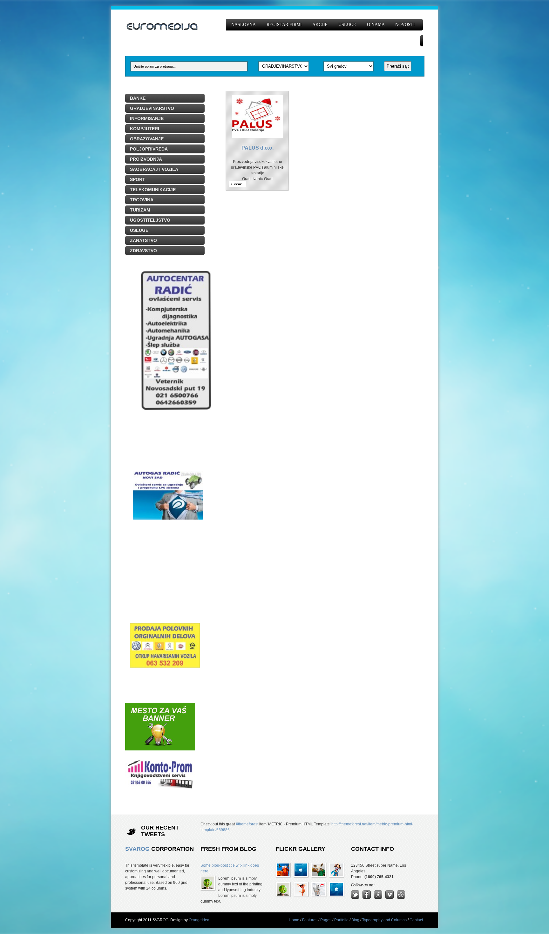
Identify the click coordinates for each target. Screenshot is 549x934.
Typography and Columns (384, 920)
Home (294, 920)
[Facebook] (367, 897)
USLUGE (139, 230)
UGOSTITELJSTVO (150, 220)
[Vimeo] (389, 897)
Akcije (320, 24)
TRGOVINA (141, 199)
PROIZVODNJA (146, 159)
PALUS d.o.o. (257, 148)
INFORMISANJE (147, 118)
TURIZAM (140, 209)
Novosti (405, 24)
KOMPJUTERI (144, 128)
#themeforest (247, 824)
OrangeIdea (199, 920)
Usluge (347, 24)
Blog (355, 920)
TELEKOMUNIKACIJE (153, 189)
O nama (376, 24)
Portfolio (341, 920)
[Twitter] (355, 897)
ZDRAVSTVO (143, 250)
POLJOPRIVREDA (149, 148)
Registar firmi (284, 24)
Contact (416, 920)
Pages (325, 920)
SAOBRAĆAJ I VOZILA (154, 169)
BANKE (138, 98)
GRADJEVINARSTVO (152, 108)
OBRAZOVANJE (147, 138)
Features (309, 920)
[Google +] (378, 897)
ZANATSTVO (143, 240)
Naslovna (243, 24)
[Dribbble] (401, 897)
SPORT (137, 179)
